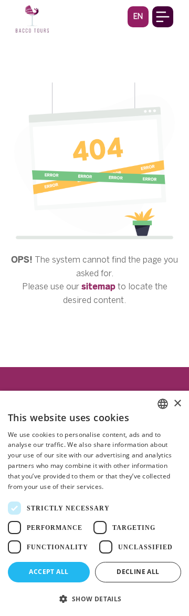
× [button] (177, 404)
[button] (138, 16)
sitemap (98, 286)
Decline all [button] (138, 571)
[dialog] (94, 503)
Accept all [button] (48, 571)
